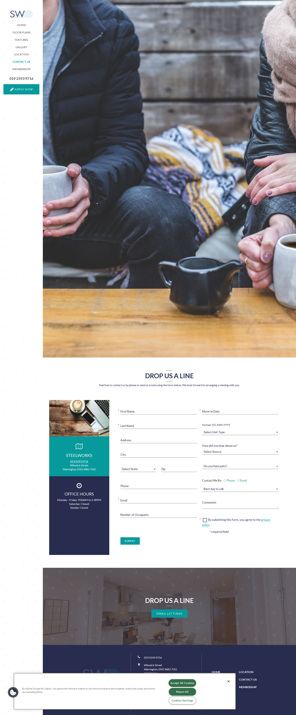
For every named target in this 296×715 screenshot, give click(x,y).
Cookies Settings (182, 700)
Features (21, 39)
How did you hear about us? (219, 445)
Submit (130, 540)
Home (21, 25)
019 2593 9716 (79, 461)
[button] (21, 79)
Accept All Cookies (182, 683)
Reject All (182, 691)
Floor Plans (21, 32)
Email (243, 480)
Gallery (21, 47)
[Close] (228, 681)
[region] (125, 691)
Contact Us (248, 679)
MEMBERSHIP (21, 69)
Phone (231, 480)
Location (21, 54)
